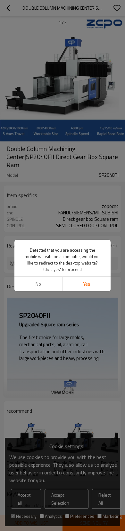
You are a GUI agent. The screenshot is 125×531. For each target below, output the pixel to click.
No (38, 284)
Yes (86, 284)
